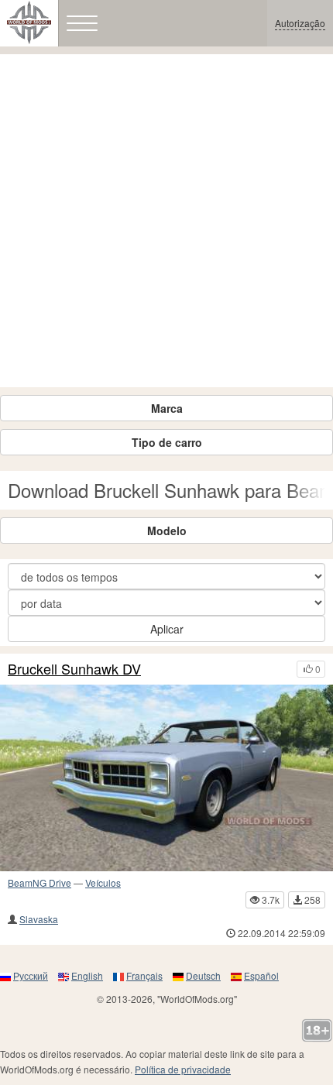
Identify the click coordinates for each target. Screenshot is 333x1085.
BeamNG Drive (39, 882)
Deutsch (203, 975)
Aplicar (167, 629)
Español (261, 975)
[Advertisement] (166, 220)
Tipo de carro (167, 442)
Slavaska (38, 918)
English (87, 975)
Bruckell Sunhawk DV (74, 669)
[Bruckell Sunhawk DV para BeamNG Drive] (166, 778)
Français (144, 975)
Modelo (167, 530)
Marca (167, 408)
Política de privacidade (183, 1069)
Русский (30, 975)
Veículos (103, 882)
